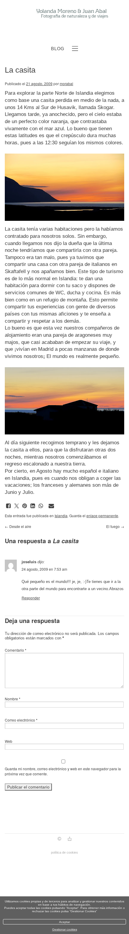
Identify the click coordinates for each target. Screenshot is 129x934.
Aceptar (64, 922)
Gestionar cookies (64, 929)
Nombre (12, 698)
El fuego (115, 526)
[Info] (59, 839)
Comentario (15, 650)
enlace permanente (102, 515)
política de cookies (64, 852)
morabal (66, 83)
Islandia (61, 515)
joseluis (29, 562)
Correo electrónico (21, 719)
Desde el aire (18, 526)
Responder (31, 597)
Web (8, 741)
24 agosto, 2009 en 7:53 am (44, 569)
